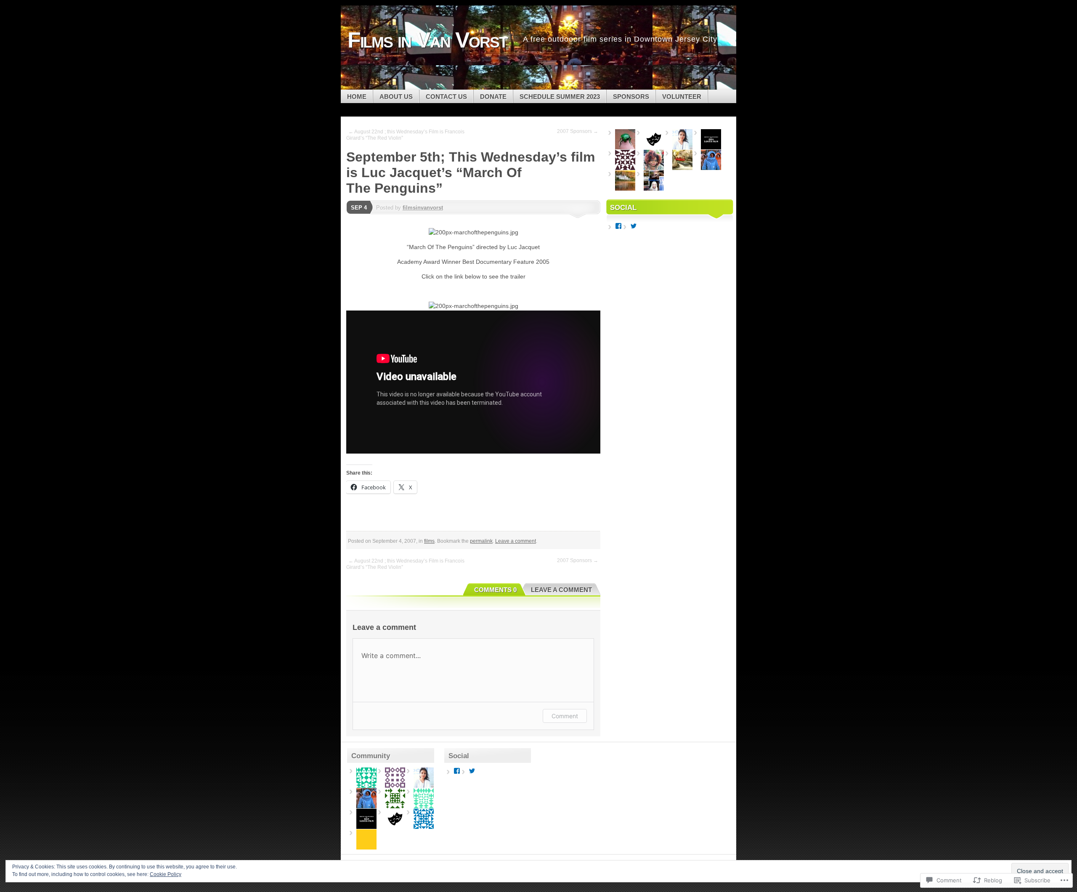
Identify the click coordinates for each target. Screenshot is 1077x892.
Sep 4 (359, 207)
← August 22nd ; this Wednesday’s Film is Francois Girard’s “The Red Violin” (405, 135)
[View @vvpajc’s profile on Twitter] (633, 226)
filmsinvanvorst (423, 207)
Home (356, 96)
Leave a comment (515, 541)
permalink (481, 541)
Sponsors (631, 96)
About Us (396, 96)
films (429, 541)
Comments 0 (495, 589)
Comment (565, 715)
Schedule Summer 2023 (560, 96)
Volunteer (681, 96)
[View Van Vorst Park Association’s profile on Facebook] (618, 226)
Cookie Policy (165, 874)
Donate (493, 96)
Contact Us (446, 96)
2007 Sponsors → (577, 131)
